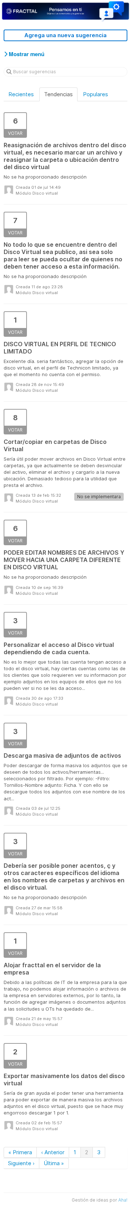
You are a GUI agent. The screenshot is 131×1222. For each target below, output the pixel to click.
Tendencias (58, 94)
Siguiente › (21, 1163)
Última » (54, 1163)
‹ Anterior (52, 1152)
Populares (95, 94)
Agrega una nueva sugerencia (65, 35)
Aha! (122, 1200)
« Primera (20, 1152)
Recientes (21, 94)
